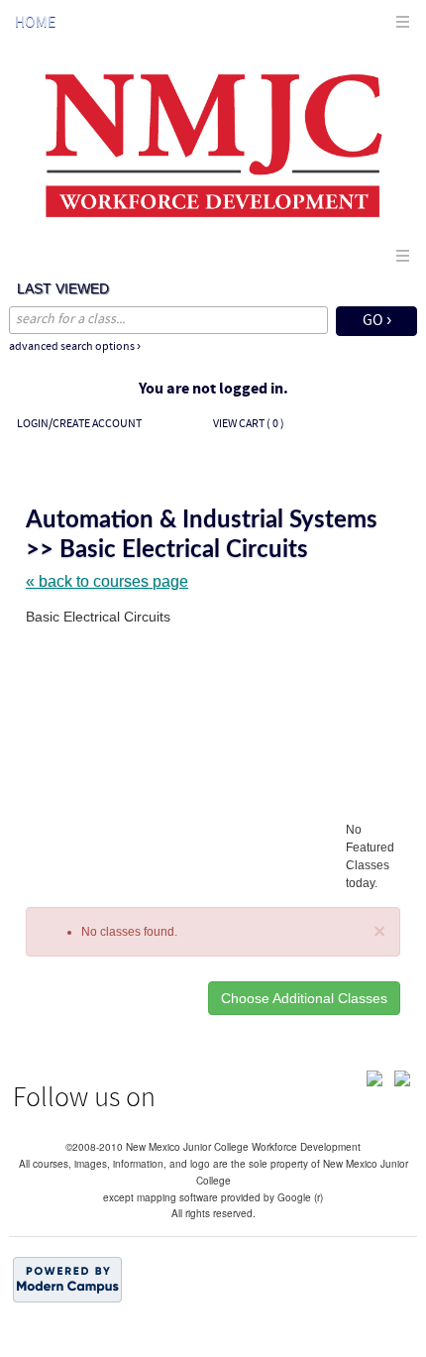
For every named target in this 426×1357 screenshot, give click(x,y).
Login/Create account (79, 424)
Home (35, 23)
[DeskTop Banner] (213, 144)
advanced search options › (75, 347)
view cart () (248, 424)
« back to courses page (107, 581)
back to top (213, 1329)
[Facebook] (374, 1077)
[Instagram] (402, 1077)
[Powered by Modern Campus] (67, 1279)
